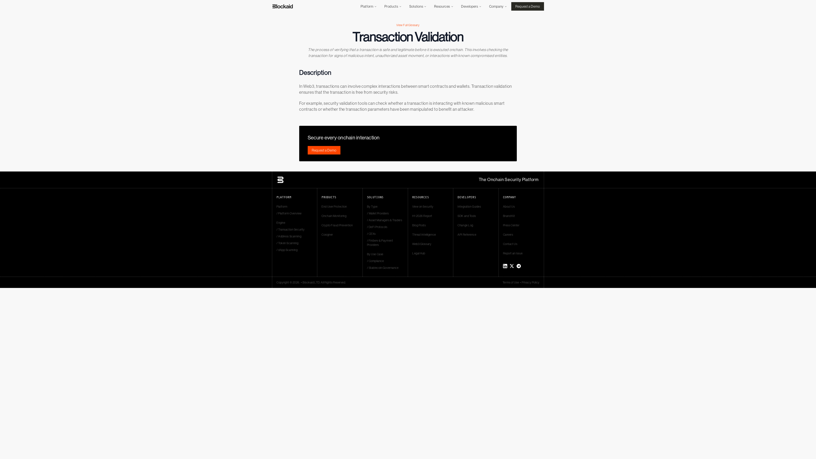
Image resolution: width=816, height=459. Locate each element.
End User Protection (334, 206)
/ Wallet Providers (378, 213)
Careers (508, 234)
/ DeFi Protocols (377, 227)
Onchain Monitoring (334, 216)
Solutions (416, 6)
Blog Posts (419, 225)
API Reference (467, 234)
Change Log (465, 225)
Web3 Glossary (421, 244)
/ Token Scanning (287, 243)
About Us (509, 206)
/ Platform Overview (289, 213)
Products (391, 6)
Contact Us (510, 244)
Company (496, 6)
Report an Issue (513, 253)
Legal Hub (418, 253)
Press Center (511, 225)
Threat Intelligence (424, 234)
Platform (367, 6)
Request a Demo (527, 6)
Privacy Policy (531, 282)
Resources (442, 6)
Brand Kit (509, 216)
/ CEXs (371, 233)
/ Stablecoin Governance (383, 267)
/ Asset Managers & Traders (384, 220)
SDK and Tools (467, 216)
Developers (469, 6)
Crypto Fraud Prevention (337, 225)
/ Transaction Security (290, 229)
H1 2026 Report (422, 216)
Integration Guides (469, 206)
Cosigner (327, 234)
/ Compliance (375, 261)
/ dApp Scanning (287, 250)
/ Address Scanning (288, 236)
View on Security (423, 206)
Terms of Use (511, 282)
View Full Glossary (407, 25)
